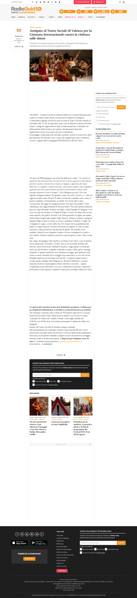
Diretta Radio (61, 560)
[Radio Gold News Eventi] (118, 11)
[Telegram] (48, 2)
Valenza (38, 28)
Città (90, 17)
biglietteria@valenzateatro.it (70, 341)
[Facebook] (33, 2)
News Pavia (52, 381)
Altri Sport (99, 185)
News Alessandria (40, 381)
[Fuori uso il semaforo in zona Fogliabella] (60, 406)
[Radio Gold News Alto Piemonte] (101, 11)
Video (60, 17)
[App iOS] (59, 2)
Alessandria (106, 157)
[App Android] (56, 2)
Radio (80, 17)
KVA (104, 595)
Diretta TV (69, 17)
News (13, 17)
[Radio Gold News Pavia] (84, 11)
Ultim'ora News (61, 546)
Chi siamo (59, 535)
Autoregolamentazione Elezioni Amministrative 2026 (68, 584)
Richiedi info (29, 559)
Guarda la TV (99, 2)
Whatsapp (59, 544)
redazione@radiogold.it (86, 595)
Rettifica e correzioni (106, 582)
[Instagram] (44, 2)
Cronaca (21, 17)
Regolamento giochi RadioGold (82, 582)
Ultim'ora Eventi (62, 558)
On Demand (100, 17)
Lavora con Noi (61, 566)
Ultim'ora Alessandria (63, 549)
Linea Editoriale (67, 582)
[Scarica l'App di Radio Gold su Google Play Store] (39, 542)
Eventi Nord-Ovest (65, 381)
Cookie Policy (73, 580)
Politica (31, 17)
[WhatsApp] (52, 2)
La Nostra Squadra (62, 538)
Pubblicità (60, 541)
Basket (98, 143)
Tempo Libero (33, 419)
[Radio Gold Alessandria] (26, 10)
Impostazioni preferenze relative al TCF (68, 586)
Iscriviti (85, 375)
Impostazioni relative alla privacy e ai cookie (68, 588)
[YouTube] (40, 2)
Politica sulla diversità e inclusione (34, 582)
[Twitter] (37, 2)
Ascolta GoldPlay (83, 2)
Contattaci (62, 570)
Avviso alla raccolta (68, 590)
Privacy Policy (54, 385)
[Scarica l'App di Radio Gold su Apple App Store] (19, 542)
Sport (51, 17)
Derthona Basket (106, 143)
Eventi (42, 17)
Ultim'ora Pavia (61, 552)
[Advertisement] (60, 97)
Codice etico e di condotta (54, 582)
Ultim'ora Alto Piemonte (65, 555)
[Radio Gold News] (67, 11)
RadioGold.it (45, 595)
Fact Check (95, 582)
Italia (104, 171)
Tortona (116, 143)
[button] (18, 46)
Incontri (80, 419)
